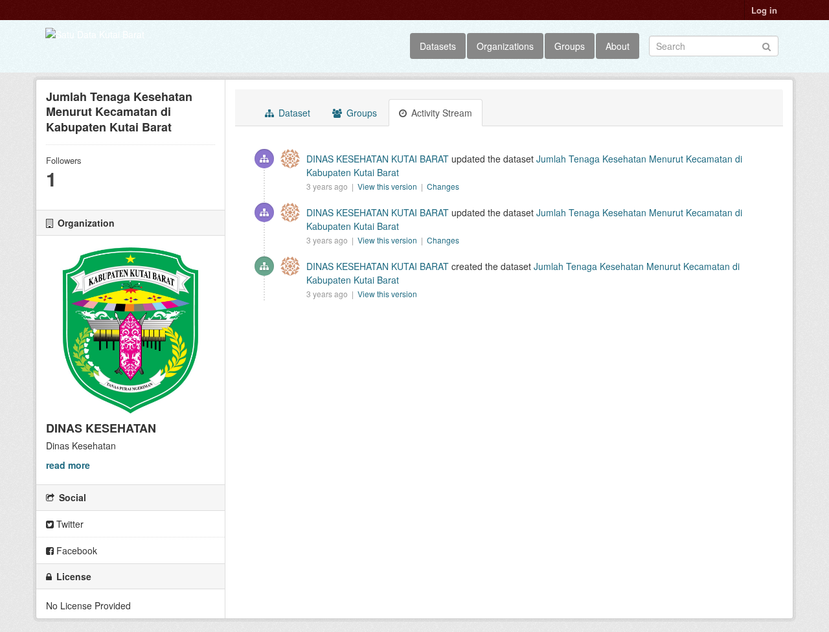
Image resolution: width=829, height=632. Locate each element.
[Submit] (766, 45)
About (618, 46)
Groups (569, 46)
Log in (764, 10)
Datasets (438, 46)
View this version (388, 186)
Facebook (75, 550)
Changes (443, 186)
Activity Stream (440, 112)
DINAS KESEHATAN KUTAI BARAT (377, 158)
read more (68, 464)
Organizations (505, 46)
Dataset (293, 112)
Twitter (69, 523)
